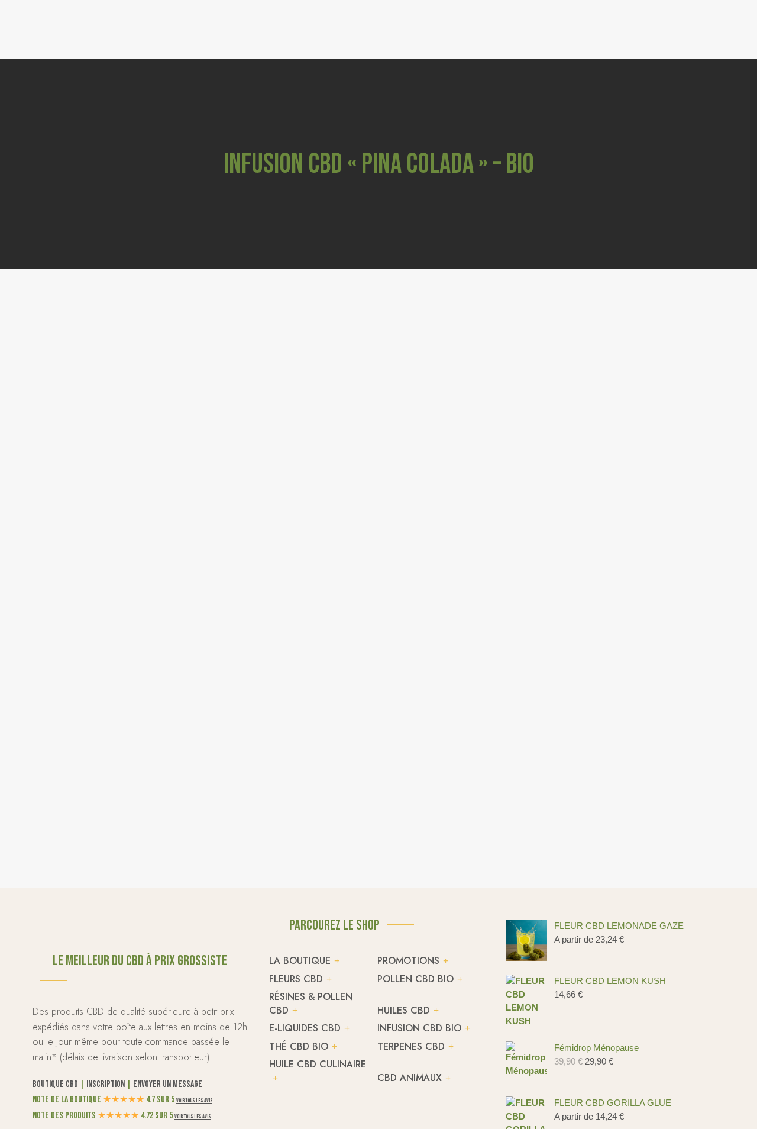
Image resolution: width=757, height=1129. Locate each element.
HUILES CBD (403, 1010)
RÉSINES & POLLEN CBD (310, 1003)
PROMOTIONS (408, 960)
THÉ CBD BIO (298, 1046)
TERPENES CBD (411, 1046)
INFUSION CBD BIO (419, 1028)
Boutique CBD (55, 1084)
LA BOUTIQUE (300, 960)
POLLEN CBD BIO (415, 979)
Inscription (105, 1084)
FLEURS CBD (296, 979)
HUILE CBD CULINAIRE (317, 1064)
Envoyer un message (167, 1084)
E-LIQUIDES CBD (305, 1028)
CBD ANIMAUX (409, 1078)
